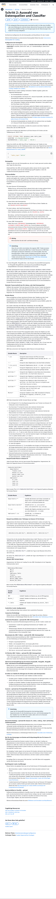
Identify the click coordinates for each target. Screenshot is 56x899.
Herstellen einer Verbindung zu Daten (43, 617)
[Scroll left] (8, 5)
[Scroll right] (49, 5)
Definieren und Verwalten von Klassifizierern (40, 800)
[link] (27, 9)
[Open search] (53, 4)
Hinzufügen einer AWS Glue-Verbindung (36, 257)
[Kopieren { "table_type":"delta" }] (51, 153)
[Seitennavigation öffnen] (2, 9)
